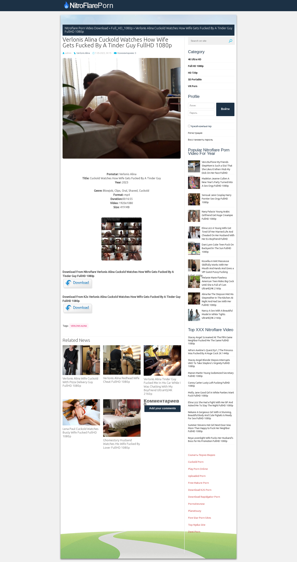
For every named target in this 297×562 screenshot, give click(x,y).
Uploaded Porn (197, 475)
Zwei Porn (194, 531)
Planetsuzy (194, 510)
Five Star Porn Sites (199, 517)
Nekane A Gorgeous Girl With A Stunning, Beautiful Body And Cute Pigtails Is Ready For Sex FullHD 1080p (210, 415)
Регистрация (195, 133)
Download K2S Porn (199, 489)
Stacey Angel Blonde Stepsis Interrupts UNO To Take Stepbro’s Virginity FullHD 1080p (209, 363)
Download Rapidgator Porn (204, 496)
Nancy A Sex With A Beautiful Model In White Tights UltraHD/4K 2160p (217, 314)
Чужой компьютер (201, 126)
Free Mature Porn (198, 482)
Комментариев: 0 (127, 53)
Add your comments (162, 408)
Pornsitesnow (196, 503)
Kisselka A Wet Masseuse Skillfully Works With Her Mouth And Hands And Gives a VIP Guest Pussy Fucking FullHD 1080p (211, 268)
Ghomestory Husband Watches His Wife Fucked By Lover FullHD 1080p (121, 443)
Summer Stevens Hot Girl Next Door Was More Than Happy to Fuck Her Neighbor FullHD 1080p (209, 428)
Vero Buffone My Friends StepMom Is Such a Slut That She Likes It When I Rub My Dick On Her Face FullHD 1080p (210, 169)
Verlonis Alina (83, 53)
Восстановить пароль (200, 139)
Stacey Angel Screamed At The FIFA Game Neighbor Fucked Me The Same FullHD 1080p (210, 340)
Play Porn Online (198, 468)
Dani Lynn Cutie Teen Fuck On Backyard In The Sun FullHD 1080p (218, 248)
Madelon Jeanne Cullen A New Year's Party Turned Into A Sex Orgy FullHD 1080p (217, 182)
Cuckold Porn (196, 461)
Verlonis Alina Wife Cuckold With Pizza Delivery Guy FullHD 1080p (80, 382)
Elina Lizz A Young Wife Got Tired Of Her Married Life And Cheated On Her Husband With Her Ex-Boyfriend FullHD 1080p (211, 235)
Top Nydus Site (196, 524)
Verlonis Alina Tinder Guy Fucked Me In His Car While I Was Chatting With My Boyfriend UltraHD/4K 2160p (162, 386)
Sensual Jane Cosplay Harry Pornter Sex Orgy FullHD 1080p (216, 199)
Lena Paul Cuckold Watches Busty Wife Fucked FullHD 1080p (80, 432)
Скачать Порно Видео (201, 454)
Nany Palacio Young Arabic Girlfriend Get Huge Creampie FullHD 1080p (217, 215)
